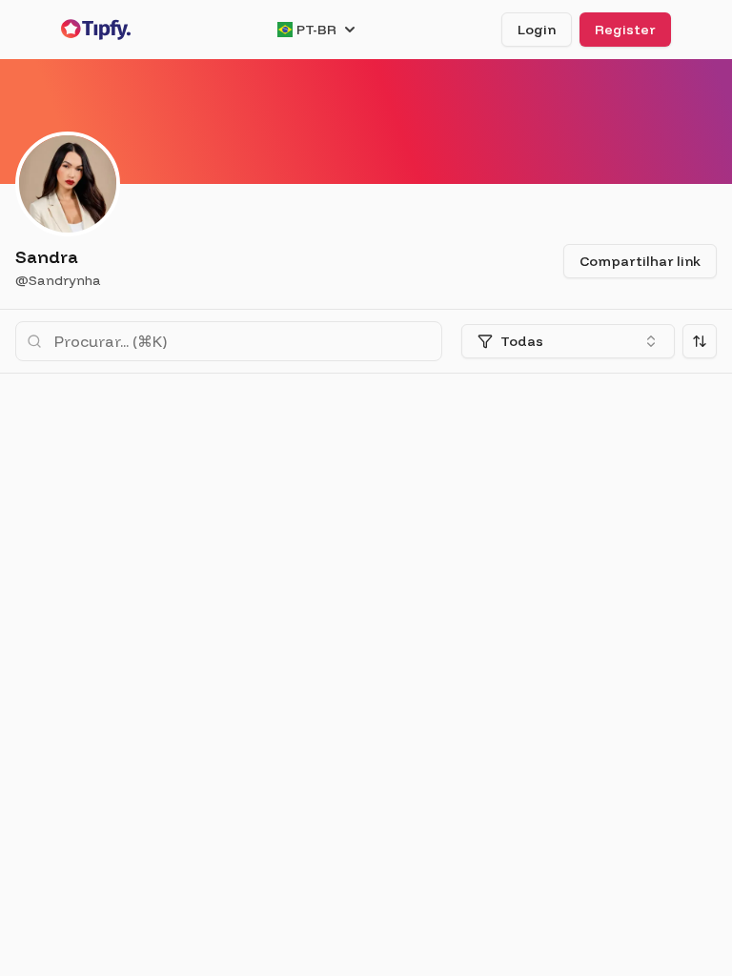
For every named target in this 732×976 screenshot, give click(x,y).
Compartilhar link (640, 261)
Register (625, 29)
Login (537, 29)
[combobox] (568, 341)
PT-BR (316, 29)
